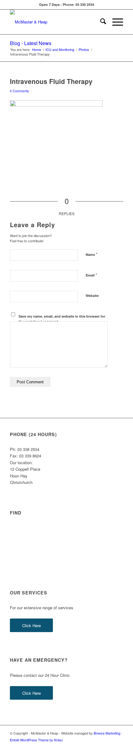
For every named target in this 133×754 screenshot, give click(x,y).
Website (92, 295)
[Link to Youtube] (118, 746)
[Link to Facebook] (100, 746)
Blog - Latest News (30, 43)
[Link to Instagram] (109, 746)
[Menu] (114, 22)
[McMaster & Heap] (55, 22)
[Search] (100, 22)
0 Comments (19, 91)
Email (91, 275)
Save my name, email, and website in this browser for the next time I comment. (62, 319)
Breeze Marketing (107, 733)
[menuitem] (100, 22)
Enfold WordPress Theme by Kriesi (36, 739)
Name (91, 254)
